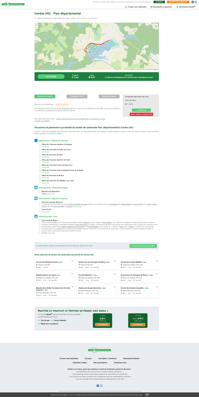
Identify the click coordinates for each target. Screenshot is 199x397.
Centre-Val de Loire (59, 18)
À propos (159, 2)
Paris (92, 225)
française (84, 204)
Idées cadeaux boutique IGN (141, 114)
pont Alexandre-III (82, 225)
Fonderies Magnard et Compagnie (72, 227)
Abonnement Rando (186, 7)
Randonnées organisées (162, 7)
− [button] (37, 28)
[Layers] (156, 25)
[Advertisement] (97, 87)
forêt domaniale (74, 204)
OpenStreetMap (148, 69)
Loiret (68, 18)
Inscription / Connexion (108, 358)
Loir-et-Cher (138, 204)
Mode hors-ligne (109, 96)
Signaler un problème (42, 121)
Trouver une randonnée (137, 7)
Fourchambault (92, 227)
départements (126, 204)
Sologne (70, 206)
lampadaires (107, 222)
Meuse (131, 227)
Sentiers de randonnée (44, 18)
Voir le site (45, 146)
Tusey (121, 227)
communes (113, 204)
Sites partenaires (100, 363)
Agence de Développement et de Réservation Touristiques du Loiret (130, 77)
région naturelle (58, 206)
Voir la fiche (51, 76)
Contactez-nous (120, 363)
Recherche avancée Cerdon (144, 246)
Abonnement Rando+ (131, 358)
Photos (44, 194)
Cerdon (73, 18)
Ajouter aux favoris (45, 96)
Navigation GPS (77, 96)
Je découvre (141, 110)
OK (147, 395)
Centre (44, 206)
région (154, 204)
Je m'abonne (102, 325)
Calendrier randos (80, 363)
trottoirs (86, 222)
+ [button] (37, 25)
